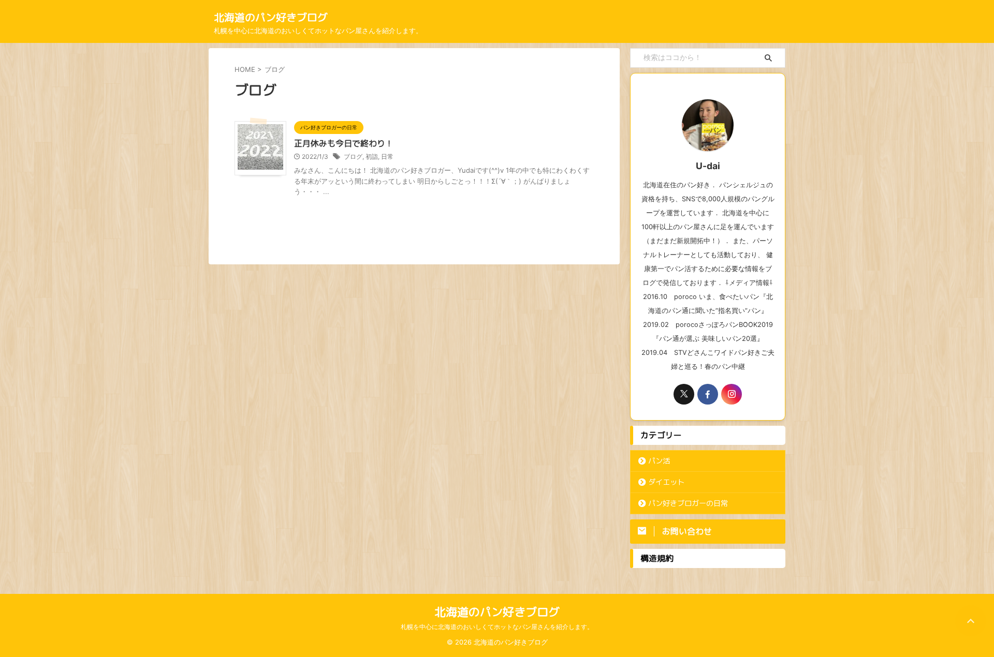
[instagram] (731, 394)
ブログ (353, 156)
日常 (387, 156)
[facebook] (707, 394)
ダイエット (666, 482)
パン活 (659, 461)
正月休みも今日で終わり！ (343, 143)
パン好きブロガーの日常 (688, 503)
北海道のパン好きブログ (271, 17)
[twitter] (684, 394)
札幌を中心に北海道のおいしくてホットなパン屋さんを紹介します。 (497, 627)
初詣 (372, 156)
